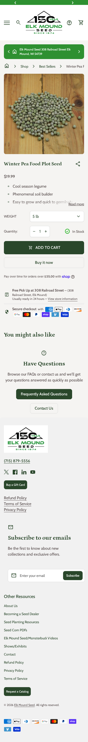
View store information (62, 299)
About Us (11, 606)
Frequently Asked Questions (44, 394)
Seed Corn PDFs (15, 630)
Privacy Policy (15, 509)
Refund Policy (15, 498)
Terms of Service (17, 503)
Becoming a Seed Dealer (21, 614)
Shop (24, 66)
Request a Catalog (17, 691)
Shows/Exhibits (15, 646)
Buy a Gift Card (15, 485)
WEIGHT (10, 216)
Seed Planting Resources (21, 622)
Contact (10, 654)
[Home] (44, 22)
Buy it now (44, 262)
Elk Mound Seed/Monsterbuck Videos (31, 638)
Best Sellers (47, 66)
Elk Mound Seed (24, 705)
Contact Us (44, 408)
